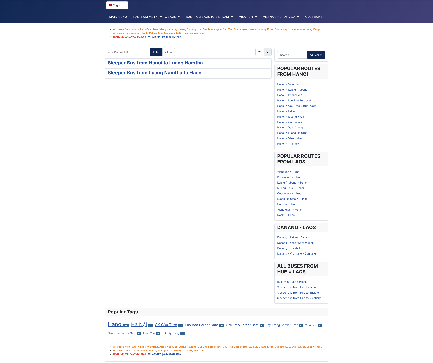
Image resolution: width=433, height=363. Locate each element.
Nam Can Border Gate (122, 333)
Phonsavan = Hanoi (289, 177)
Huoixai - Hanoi (287, 204)
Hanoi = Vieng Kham (290, 138)
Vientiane (311, 325)
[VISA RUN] (255, 17)
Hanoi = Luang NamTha (292, 133)
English (117, 5)
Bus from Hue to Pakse (292, 281)
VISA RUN (246, 16)
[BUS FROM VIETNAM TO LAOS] (178, 17)
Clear (168, 52)
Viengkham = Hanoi (289, 209)
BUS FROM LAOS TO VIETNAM (207, 16)
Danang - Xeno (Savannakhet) (296, 242)
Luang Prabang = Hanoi (292, 182)
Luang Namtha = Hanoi (292, 198)
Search (318, 55)
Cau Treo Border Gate (242, 325)
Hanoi (115, 324)
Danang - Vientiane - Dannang (296, 253)
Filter (156, 52)
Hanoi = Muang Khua (290, 116)
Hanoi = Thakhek (288, 143)
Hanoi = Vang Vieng (290, 127)
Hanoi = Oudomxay (289, 122)
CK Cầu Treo (166, 324)
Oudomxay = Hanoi (289, 193)
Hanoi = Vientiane (288, 84)
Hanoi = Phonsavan (289, 95)
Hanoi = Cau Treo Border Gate (296, 105)
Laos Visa (149, 333)
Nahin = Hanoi (286, 215)
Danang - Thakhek (289, 248)
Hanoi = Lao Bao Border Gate (296, 100)
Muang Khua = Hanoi (290, 188)
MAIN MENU (118, 16)
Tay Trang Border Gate (282, 325)
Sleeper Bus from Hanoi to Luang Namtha (155, 63)
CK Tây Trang (171, 333)
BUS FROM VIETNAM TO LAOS (154, 16)
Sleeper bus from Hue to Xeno (296, 287)
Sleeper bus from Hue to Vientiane (299, 298)
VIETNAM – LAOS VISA (279, 16)
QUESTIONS (313, 16)
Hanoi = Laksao (287, 111)
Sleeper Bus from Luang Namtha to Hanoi (155, 73)
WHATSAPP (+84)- (164, 36)
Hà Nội (139, 324)
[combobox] (292, 55)
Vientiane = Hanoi (288, 171)
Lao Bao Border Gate (201, 325)
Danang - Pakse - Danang (293, 237)
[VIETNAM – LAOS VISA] (297, 17)
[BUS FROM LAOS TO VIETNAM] (231, 17)
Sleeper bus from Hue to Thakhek (298, 292)
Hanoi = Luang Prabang (292, 89)
